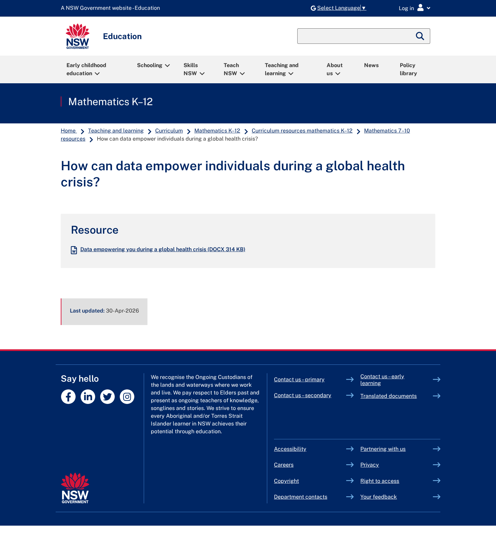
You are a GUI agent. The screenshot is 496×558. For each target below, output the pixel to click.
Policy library (408, 69)
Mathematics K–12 (110, 101)
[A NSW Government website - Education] (112, 8)
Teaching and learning (282, 69)
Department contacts (300, 497)
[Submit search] (420, 36)
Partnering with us (383, 449)
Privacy (369, 465)
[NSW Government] (75, 488)
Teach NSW (231, 69)
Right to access (379, 481)
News (371, 65)
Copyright (286, 481)
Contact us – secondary (302, 395)
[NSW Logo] (77, 36)
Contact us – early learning (382, 379)
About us (335, 69)
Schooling (149, 65)
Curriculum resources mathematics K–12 (302, 130)
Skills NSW (191, 69)
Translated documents (388, 396)
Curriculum (169, 130)
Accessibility (290, 449)
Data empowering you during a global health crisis (162, 249)
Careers (284, 465)
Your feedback (378, 497)
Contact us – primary (299, 379)
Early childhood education (86, 69)
